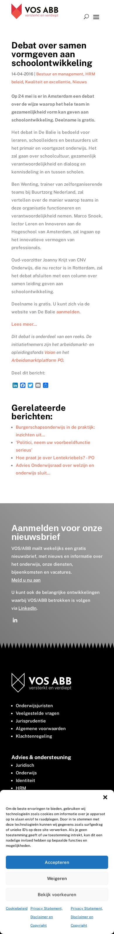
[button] (105, 797)
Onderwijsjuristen (34, 705)
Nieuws (79, 82)
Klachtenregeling (34, 736)
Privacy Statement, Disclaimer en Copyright (46, 917)
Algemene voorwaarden (41, 728)
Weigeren (57, 878)
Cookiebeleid (16, 908)
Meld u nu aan (26, 579)
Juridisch (25, 765)
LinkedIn (27, 608)
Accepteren (57, 862)
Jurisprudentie (31, 720)
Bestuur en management (59, 74)
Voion (49, 352)
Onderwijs (26, 772)
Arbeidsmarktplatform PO (37, 360)
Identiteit (25, 780)
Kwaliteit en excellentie (47, 82)
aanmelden (68, 311)
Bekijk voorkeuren (57, 894)
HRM (21, 788)
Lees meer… (24, 324)
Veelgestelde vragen (37, 713)
